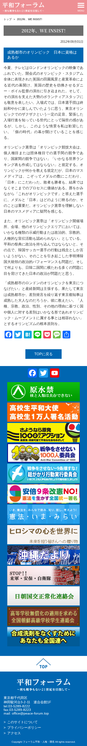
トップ (8, 19)
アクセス (14, 733)
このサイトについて (22, 722)
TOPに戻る (43, 354)
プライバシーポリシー (24, 727)
